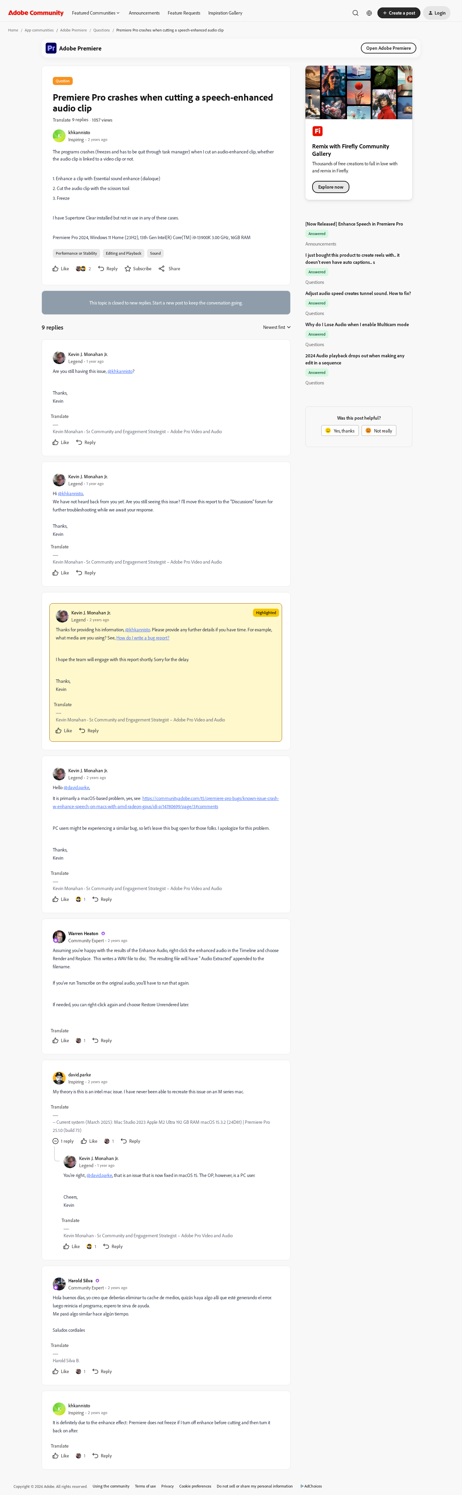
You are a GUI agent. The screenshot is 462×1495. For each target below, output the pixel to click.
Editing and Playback (123, 253)
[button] (398, 12)
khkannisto (79, 132)
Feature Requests (184, 13)
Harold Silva (80, 1280)
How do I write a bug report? (142, 637)
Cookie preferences (195, 1486)
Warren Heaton (83, 933)
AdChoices (313, 1486)
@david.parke (76, 787)
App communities (39, 30)
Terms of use (145, 1486)
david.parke (79, 1074)
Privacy (167, 1486)
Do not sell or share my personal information (255, 1486)
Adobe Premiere (73, 30)
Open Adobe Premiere (388, 48)
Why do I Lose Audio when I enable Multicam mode (357, 324)
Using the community (111, 1486)
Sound (155, 253)
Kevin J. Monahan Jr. (88, 354)
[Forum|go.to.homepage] (36, 12)
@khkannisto (120, 371)
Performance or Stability (76, 253)
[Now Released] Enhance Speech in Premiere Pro (354, 224)
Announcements (144, 13)
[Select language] (369, 12)
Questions (101, 30)
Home (13, 30)
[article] (165, 399)
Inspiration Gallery (225, 13)
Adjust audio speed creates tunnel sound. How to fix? (358, 293)
